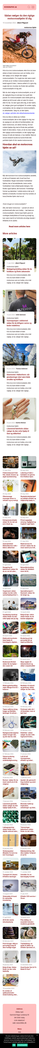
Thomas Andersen (22, 368)
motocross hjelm (30, 27)
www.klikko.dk (21, 1023)
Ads (19, 1032)
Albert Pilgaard (22, 23)
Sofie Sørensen (21, 315)
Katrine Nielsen (21, 423)
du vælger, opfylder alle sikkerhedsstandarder (18, 113)
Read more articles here (19, 226)
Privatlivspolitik (22, 1045)
